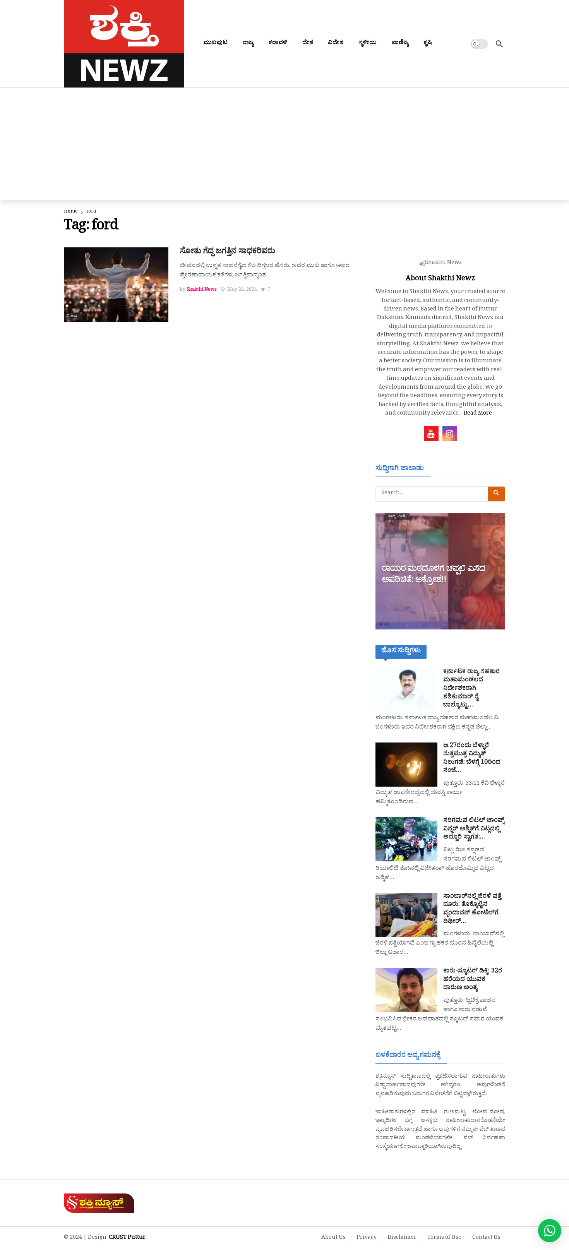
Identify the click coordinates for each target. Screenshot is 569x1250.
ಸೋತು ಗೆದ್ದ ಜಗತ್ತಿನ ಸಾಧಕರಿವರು (227, 252)
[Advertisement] (284, 146)
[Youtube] (431, 433)
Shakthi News (202, 290)
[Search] (499, 44)
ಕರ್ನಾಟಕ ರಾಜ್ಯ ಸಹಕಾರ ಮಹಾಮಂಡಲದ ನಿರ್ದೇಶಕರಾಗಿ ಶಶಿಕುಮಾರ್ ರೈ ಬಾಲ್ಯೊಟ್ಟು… (471, 689)
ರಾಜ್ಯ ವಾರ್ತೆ (397, 516)
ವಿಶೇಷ (72, 316)
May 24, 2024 (242, 290)
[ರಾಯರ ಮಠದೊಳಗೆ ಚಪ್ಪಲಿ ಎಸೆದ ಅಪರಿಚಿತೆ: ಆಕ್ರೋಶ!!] (440, 571)
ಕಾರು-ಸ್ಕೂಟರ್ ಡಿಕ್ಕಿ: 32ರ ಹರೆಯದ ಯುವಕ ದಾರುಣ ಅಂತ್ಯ (472, 980)
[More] (449, 43)
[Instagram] (449, 433)
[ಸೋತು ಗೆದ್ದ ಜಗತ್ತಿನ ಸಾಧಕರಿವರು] (116, 284)
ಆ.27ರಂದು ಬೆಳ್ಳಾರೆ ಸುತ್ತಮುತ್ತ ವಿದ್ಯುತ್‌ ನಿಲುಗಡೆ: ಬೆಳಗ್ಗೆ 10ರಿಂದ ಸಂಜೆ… (471, 759)
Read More (478, 414)
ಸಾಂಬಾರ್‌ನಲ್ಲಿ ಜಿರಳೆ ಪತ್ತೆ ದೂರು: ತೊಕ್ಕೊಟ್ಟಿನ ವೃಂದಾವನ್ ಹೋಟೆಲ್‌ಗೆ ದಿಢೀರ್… (472, 909)
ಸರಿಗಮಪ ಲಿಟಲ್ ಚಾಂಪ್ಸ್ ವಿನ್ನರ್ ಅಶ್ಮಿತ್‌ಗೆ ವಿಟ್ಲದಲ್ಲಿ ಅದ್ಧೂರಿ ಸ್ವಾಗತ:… (473, 829)
